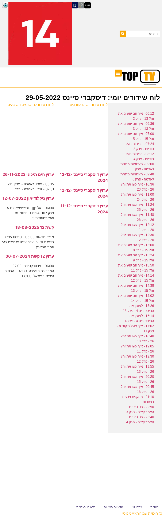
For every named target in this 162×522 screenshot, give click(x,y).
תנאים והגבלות (85, 507)
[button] (118, 73)
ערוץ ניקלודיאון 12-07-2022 (28, 198)
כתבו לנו (137, 507)
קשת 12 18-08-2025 (34, 227)
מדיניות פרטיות (113, 507)
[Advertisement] (81, 137)
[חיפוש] (123, 34)
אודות (154, 507)
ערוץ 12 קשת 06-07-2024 (29, 256)
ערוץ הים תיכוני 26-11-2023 (28, 174)
